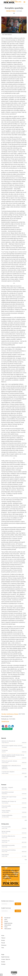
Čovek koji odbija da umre (8, 836)
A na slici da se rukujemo (8, 771)
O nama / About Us (5, 959)
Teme (2, 947)
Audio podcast (7, 925)
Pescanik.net (7, 917)
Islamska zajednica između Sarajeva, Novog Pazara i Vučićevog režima (13, 755)
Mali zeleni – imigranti (7, 787)
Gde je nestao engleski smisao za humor (12, 745)
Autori (5, 919)
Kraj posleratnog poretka (8, 845)
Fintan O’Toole (10, 11)
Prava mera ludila (6, 806)
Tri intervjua (5, 750)
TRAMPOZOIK (5, 721)
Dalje (26, 776)
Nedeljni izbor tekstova (7, 901)
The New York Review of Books (9, 714)
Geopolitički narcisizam (8, 792)
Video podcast (7, 928)
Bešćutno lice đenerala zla (8, 741)
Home (2, 935)
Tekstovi (3, 938)
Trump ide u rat (5, 840)
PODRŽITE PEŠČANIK (7, 728)
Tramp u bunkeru (6, 810)
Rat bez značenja (6, 831)
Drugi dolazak (5, 854)
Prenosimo (3, 945)
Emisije (3, 940)
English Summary (6, 908)
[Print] (14, 13)
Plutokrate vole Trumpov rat (9, 801)
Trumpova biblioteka (7, 815)
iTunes (5, 926)
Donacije (3, 964)
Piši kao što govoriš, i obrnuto (9, 761)
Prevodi (6, 921)
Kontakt (3, 961)
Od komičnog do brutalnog (8, 850)
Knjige (2, 954)
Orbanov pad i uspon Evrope (9, 796)
